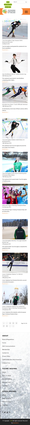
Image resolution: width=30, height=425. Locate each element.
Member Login (8, 7)
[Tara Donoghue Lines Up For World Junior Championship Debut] (15, 162)
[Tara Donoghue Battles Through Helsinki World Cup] (15, 229)
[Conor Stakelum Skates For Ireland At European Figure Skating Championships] (15, 295)
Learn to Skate (6, 375)
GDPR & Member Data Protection (12, 359)
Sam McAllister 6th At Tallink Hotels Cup (14, 74)
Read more (5, 50)
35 (13, 323)
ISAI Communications (8, 345)
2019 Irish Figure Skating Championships (14, 205)
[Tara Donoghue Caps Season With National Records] (15, 29)
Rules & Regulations (8, 339)
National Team (6, 401)
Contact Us (5, 352)
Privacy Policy (6, 355)
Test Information (7, 378)
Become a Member (8, 4)
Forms (4, 342)
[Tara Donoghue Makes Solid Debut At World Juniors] (15, 128)
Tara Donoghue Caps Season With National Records (12, 41)
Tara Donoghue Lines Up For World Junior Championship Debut (14, 174)
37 (3, 326)
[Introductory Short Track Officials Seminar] (15, 93)
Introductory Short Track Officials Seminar (15, 104)
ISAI (11, 421)
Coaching (5, 385)
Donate (7, 2)
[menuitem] (8, 2)
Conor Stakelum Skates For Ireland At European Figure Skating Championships (14, 307)
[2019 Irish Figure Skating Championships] (15, 194)
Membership (6, 349)
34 (10, 323)
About (4, 371)
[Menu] (25, 11)
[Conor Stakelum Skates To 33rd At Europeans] (15, 263)
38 (6, 326)
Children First (6, 362)
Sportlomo (16, 422)
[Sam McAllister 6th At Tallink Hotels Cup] (15, 62)
